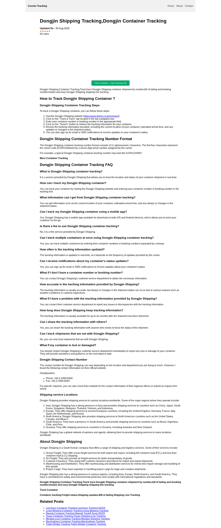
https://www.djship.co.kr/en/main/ (101, 116)
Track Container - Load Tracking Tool (110, 83)
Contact (189, 6)
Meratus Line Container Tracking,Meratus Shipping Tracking (78, 518)
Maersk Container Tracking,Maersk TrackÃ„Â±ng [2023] (75, 513)
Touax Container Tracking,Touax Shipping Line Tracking (76, 516)
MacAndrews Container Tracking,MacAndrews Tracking (75, 521)
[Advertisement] (110, 58)
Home (171, 6)
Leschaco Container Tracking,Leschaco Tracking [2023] (75, 508)
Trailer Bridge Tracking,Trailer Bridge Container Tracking (76, 524)
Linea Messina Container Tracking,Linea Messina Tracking (77, 510)
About (179, 6)
